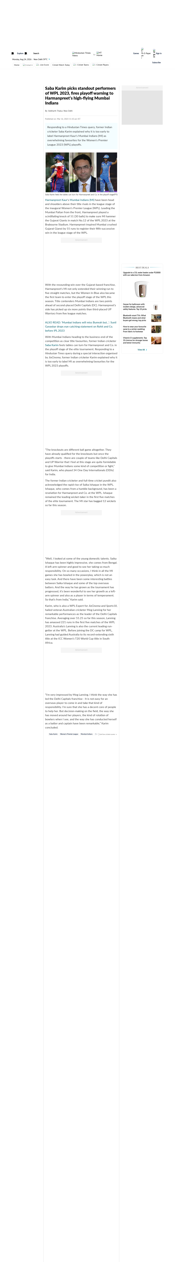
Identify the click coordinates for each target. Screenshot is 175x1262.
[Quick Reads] (88, 119)
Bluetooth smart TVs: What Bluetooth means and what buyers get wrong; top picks (134, 318)
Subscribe (156, 63)
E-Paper (147, 53)
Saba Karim (52, 345)
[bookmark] (84, 119)
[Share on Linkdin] (102, 119)
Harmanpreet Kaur (56, 200)
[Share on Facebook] (93, 119)
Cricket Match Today (61, 65)
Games (136, 53)
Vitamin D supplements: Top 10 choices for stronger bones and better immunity (135, 340)
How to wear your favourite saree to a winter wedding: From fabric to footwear (134, 329)
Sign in (159, 53)
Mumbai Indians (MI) (82, 200)
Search (36, 53)
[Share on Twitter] (97, 119)
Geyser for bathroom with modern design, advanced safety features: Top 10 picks (135, 306)
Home (16, 65)
